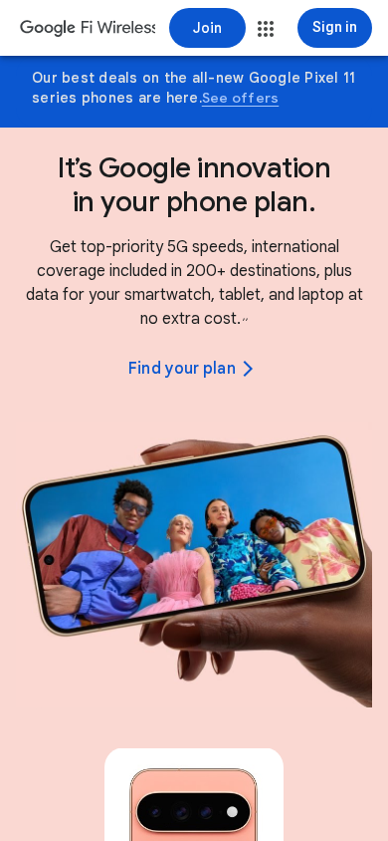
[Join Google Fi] (207, 28)
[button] (266, 29)
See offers (241, 98)
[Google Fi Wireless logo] (87, 30)
